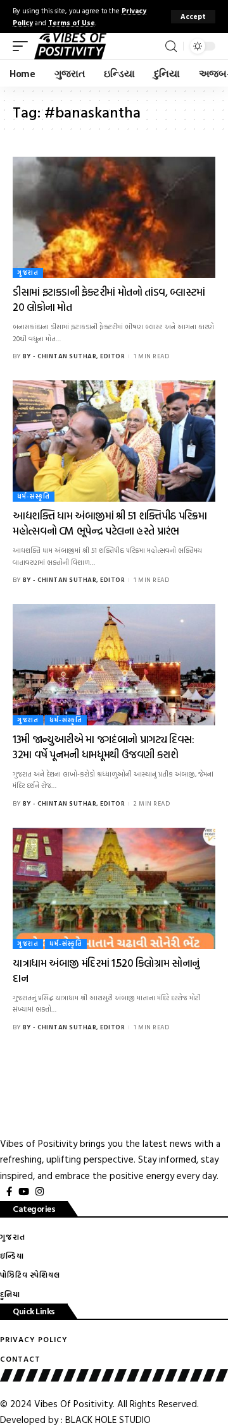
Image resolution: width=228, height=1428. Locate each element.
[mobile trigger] (23, 46)
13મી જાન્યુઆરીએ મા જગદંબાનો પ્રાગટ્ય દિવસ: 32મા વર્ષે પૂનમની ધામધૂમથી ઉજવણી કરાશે (103, 746)
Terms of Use (71, 22)
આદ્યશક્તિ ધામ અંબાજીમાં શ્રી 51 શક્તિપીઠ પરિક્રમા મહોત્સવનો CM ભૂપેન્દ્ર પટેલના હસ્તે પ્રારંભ (109, 522)
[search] (171, 46)
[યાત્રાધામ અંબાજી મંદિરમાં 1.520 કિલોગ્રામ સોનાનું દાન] (114, 888)
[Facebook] (9, 1191)
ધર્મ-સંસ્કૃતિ (33, 496)
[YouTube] (23, 1191)
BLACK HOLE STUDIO (108, 1419)
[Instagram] (39, 1191)
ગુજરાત (28, 272)
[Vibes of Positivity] (70, 46)
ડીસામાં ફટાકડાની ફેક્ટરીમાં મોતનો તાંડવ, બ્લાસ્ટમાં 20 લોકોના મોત (109, 299)
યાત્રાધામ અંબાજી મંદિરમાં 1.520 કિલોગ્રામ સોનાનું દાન (106, 970)
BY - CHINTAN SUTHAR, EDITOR (74, 356)
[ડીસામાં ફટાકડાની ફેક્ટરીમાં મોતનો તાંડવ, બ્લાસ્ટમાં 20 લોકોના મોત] (114, 217)
